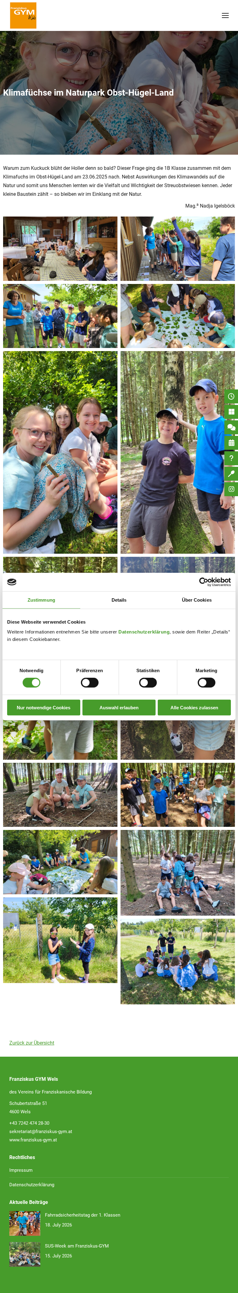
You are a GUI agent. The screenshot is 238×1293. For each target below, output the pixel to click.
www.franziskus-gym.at (33, 1140)
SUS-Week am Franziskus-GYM (77, 1246)
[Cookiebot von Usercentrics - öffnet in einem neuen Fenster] (204, 582)
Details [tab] (119, 600)
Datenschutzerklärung (144, 631)
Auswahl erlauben (119, 707)
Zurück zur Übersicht (31, 1043)
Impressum (21, 1170)
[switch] (90, 683)
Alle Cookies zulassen (194, 707)
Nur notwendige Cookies (43, 707)
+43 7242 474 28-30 (29, 1123)
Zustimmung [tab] (41, 600)
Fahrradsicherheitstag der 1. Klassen (82, 1215)
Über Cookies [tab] (197, 600)
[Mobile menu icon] (225, 15)
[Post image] (24, 1223)
